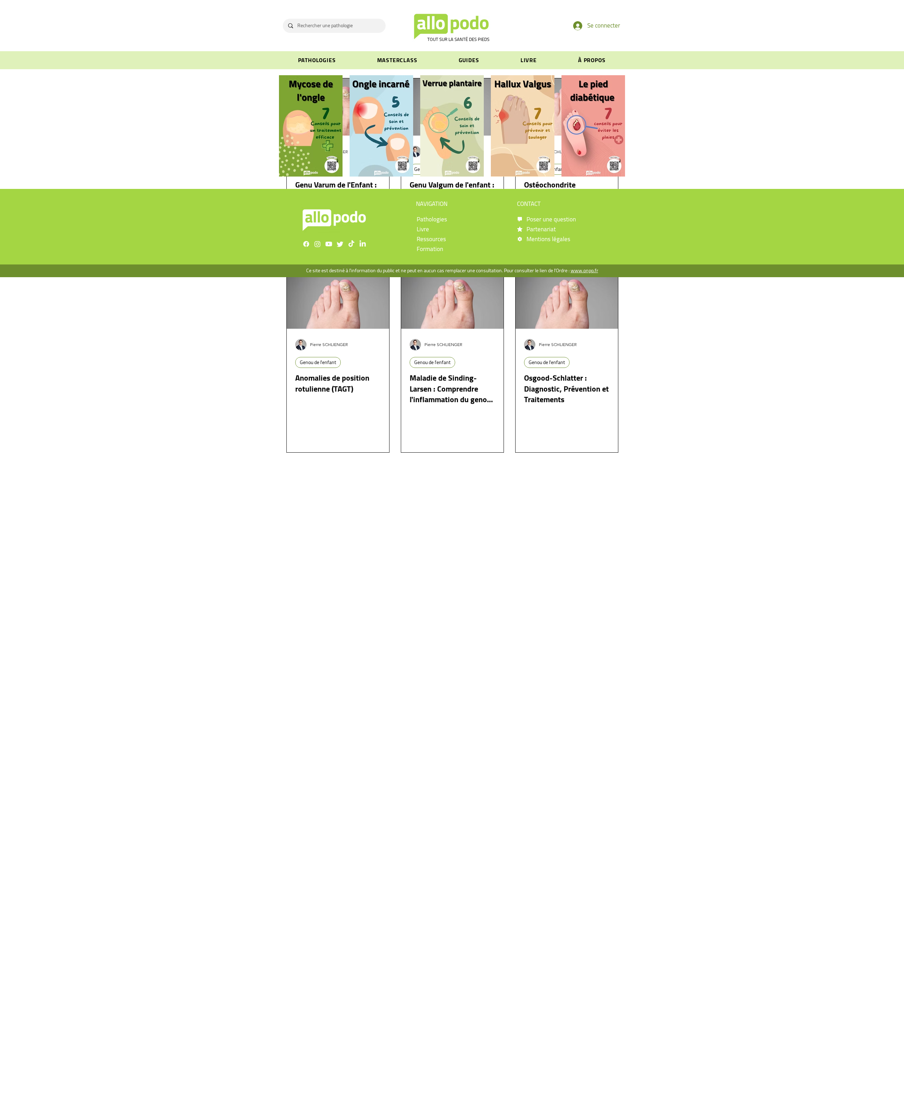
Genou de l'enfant (318, 362)
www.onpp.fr (584, 270)
